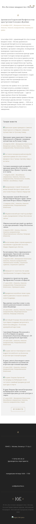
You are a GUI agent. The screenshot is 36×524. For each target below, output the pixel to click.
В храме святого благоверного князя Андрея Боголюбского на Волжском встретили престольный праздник (16, 362)
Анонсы (17, 230)
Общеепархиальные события (13, 234)
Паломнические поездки (22, 148)
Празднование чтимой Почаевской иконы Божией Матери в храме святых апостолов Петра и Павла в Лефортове (17, 198)
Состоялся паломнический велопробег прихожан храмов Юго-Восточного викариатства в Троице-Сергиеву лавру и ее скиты (17, 169)
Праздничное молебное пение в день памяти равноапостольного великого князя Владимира (16, 305)
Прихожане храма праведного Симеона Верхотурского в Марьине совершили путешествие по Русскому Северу (17, 139)
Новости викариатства (16, 28)
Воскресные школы (9, 146)
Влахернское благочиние (22, 25)
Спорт (20, 181)
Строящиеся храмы (18, 287)
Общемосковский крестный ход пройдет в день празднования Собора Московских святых (18, 225)
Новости (4, 28)
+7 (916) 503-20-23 (18, 459)
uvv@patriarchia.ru (18, 486)
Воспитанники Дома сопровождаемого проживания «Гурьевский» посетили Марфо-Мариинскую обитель (17, 254)
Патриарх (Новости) (17, 314)
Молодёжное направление (12, 400)
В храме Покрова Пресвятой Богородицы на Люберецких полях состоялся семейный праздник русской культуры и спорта (18, 392)
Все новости (18, 409)
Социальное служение (17, 264)
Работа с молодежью (10, 181)
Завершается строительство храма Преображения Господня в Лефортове (16, 279)
